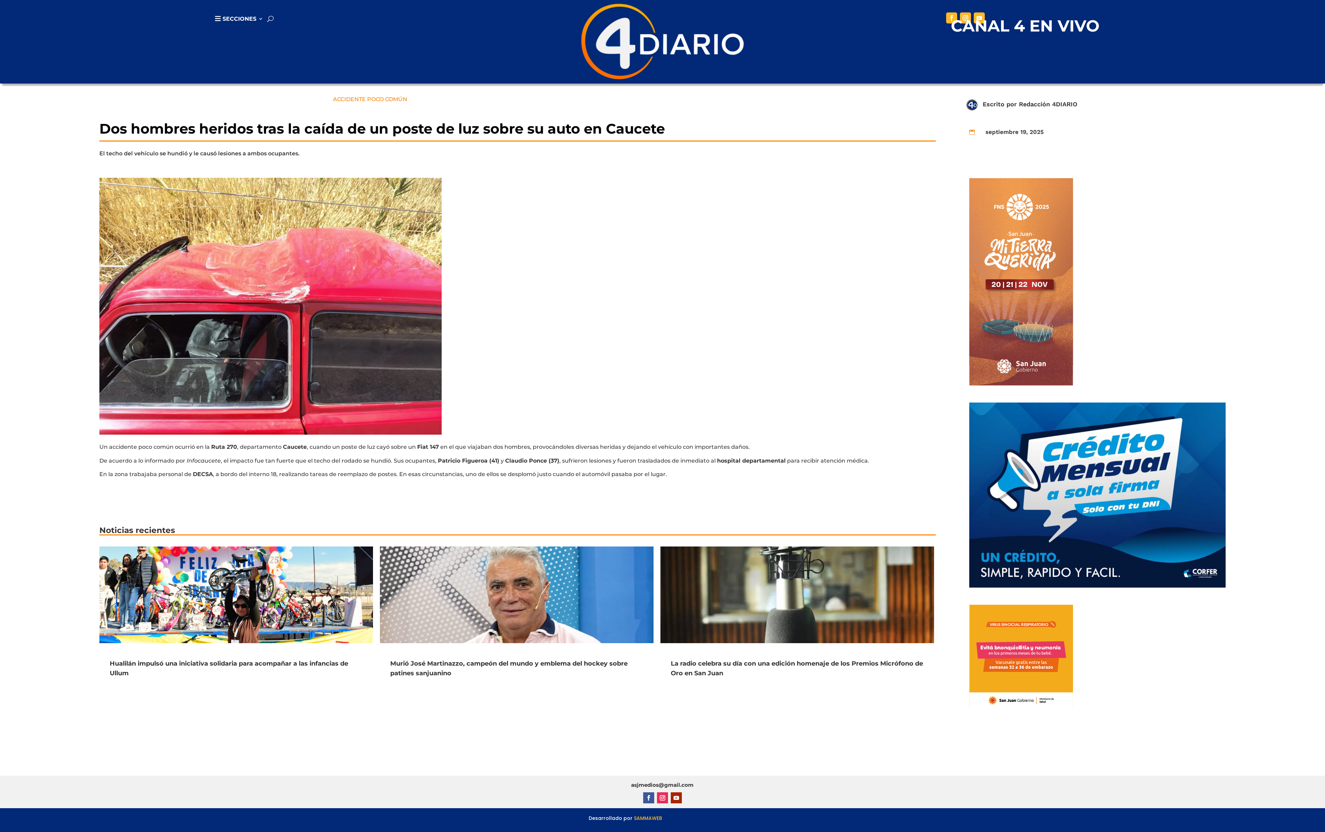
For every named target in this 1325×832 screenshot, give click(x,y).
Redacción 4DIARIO (1048, 104)
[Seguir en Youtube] (979, 17)
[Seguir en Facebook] (951, 17)
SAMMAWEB (648, 818)
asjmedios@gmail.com (662, 785)
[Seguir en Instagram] (965, 17)
